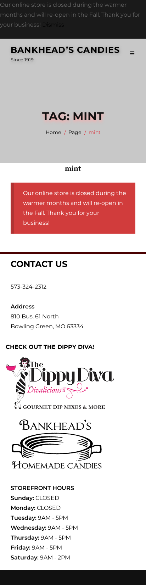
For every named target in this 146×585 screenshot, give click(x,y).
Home (53, 132)
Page (74, 132)
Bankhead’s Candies (65, 50)
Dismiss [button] (53, 24)
